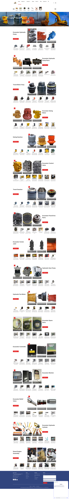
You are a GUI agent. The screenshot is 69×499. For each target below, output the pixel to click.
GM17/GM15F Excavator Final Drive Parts (34, 233)
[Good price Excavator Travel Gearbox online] (31, 192)
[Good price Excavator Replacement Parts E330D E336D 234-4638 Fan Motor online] (31, 297)
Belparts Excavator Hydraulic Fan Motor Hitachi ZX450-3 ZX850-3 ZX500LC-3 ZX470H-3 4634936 (42, 303)
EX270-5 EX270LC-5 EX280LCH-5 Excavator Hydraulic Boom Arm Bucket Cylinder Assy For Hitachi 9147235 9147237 (36, 434)
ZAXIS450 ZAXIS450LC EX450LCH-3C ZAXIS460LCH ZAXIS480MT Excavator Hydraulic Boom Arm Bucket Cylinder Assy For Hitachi (26, 434)
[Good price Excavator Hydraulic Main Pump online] (41, 35)
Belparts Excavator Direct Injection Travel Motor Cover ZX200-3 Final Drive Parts (17, 225)
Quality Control (27, 476)
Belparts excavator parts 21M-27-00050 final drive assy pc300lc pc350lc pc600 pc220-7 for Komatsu (28, 102)
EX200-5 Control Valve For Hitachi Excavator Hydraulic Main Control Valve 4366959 (27, 172)
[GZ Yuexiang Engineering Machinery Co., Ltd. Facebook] (13, 479)
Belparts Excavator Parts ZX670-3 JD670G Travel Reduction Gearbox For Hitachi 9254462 (51, 199)
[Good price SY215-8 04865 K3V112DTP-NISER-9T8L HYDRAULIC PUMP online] (34, 45)
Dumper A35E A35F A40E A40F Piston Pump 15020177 (22, 311)
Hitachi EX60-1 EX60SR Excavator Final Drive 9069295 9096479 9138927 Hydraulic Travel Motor (22, 102)
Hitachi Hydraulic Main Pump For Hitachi (32, 41)
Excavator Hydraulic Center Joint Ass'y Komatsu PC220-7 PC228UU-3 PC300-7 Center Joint (47, 259)
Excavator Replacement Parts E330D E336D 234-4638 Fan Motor (31, 303)
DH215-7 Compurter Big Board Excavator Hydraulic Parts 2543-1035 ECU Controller (42, 356)
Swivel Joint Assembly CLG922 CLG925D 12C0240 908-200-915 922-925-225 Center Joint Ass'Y (34, 259)
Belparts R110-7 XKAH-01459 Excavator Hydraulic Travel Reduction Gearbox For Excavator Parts (53, 207)
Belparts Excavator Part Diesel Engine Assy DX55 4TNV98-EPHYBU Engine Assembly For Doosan (31, 461)
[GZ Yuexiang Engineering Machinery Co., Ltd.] (15, 2)
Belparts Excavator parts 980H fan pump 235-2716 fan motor (34, 311)
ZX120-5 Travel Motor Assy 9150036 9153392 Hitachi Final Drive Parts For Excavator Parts (47, 102)
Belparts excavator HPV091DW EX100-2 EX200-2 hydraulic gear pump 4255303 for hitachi (16, 285)
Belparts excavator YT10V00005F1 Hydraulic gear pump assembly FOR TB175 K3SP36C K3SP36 (22, 285)
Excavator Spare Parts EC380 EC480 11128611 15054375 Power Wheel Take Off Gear (22, 76)
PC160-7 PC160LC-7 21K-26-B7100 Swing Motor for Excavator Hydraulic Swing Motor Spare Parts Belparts (47, 128)
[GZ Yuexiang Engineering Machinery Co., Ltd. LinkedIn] (15, 479)
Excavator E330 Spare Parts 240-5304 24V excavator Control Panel (22, 364)
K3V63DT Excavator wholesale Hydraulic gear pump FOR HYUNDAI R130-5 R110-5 (34, 285)
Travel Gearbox (17, 189)
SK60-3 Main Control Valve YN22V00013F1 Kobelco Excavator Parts (51, 408)
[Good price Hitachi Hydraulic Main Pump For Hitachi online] (31, 35)
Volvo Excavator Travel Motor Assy (41, 93)
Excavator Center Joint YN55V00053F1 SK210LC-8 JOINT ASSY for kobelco (41, 251)
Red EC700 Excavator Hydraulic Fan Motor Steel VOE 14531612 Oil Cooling (51, 303)
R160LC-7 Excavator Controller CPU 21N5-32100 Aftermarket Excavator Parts (31, 356)
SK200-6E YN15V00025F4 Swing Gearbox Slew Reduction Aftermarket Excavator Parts (28, 154)
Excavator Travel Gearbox (31, 198)
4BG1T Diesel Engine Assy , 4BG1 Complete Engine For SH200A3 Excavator (51, 461)
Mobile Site (34, 486)
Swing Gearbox (18, 137)
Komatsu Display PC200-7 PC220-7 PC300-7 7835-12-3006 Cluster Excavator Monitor (47, 390)
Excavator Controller (19, 346)
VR (48, 1)
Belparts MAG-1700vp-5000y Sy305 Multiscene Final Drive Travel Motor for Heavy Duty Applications (34, 102)
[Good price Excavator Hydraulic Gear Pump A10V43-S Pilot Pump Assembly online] (37, 271)
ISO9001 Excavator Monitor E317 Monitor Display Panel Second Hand (36, 382)
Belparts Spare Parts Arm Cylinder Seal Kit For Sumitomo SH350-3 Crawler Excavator (36, 330)
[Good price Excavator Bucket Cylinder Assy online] (17, 428)
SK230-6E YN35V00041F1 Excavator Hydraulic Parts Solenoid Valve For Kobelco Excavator (26, 68)
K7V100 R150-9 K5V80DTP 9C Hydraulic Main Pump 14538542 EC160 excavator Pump (28, 50)
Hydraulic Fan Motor (19, 294)
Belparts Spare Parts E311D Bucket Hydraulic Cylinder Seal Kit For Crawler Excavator (22, 338)
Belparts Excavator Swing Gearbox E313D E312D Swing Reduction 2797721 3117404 (41, 146)
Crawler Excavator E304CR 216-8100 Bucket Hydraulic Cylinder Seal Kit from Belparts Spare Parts (28, 338)
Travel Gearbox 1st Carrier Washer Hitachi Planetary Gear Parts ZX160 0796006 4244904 (47, 338)
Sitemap (30, 486)
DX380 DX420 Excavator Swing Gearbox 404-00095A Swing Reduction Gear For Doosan (32, 146)
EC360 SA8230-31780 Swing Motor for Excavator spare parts (22, 128)
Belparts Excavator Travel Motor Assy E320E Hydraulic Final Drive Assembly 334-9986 (27, 225)
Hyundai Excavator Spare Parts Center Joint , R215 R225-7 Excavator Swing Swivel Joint (16, 76)
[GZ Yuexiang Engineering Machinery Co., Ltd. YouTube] (17, 479)
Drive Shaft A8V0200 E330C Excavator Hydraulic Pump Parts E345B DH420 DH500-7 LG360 (34, 76)
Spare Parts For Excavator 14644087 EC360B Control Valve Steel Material (37, 172)
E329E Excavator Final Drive (31, 93)
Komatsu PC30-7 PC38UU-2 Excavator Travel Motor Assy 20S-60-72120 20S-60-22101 (16, 102)
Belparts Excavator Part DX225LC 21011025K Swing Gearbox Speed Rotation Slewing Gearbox (51, 146)
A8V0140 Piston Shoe (46, 74)
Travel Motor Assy (18, 84)
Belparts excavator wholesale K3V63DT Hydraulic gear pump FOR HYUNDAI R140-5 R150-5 (40, 285)
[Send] (67, 498)
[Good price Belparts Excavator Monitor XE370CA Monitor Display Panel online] (16, 386)
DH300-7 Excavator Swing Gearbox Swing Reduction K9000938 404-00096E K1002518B (34, 154)
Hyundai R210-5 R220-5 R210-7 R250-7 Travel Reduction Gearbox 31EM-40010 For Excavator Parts (42, 199)
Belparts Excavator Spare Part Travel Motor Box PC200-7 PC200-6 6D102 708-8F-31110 (37, 225)
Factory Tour (27, 475)
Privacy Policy (37, 486)
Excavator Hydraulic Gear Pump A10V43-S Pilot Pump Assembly (37, 277)
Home (13, 27)
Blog (41, 1)
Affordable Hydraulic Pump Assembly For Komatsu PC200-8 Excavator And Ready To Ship (53, 50)
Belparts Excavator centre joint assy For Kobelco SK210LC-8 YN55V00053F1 (31, 251)
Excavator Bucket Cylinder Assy (17, 434)
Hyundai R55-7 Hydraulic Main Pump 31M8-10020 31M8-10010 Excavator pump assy (51, 41)
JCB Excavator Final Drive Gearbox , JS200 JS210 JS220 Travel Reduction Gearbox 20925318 (28, 207)
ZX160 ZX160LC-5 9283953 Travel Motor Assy (51, 93)
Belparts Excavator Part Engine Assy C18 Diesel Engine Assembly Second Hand (41, 461)
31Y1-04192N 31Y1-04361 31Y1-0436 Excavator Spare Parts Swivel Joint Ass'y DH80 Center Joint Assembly (16, 259)
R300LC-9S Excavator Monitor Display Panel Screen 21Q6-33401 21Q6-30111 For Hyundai (28, 390)
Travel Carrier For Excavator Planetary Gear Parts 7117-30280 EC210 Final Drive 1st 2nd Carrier (28, 233)
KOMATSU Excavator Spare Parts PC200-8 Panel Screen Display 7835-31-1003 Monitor (27, 382)
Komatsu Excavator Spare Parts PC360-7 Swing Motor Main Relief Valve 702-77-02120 (31, 408)
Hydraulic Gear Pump (49, 268)
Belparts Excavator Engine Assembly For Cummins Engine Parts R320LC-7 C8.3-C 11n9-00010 (34, 469)
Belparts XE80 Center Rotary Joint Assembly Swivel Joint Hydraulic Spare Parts (17, 68)
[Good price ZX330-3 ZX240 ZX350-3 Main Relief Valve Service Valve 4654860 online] (28, 412)
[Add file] (54, 498)
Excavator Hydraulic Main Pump (41, 41)
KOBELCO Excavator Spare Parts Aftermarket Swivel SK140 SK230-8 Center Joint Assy (37, 68)
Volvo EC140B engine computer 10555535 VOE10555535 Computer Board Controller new (15, 364)
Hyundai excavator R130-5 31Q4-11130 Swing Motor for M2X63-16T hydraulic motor (36, 120)
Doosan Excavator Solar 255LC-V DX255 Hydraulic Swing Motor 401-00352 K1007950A (27, 120)
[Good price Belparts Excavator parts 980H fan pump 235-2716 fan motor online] (34, 307)
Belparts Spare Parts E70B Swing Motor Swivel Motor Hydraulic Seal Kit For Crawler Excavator (17, 330)
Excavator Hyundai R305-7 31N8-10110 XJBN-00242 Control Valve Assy (17, 172)
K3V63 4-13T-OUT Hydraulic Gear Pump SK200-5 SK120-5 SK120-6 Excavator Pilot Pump (27, 277)
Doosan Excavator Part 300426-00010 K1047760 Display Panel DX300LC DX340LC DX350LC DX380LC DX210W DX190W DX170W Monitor (17, 382)
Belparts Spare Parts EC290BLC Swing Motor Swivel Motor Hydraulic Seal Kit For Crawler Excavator (27, 330)
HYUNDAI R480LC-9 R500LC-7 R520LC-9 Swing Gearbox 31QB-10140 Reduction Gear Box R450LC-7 (16, 154)
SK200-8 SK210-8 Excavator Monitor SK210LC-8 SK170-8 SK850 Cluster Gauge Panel (40, 390)
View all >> (15, 89)
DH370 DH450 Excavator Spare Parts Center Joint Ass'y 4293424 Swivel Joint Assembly (51, 251)
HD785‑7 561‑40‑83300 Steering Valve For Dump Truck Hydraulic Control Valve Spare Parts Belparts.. (16, 181)
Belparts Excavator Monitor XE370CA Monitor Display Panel (15, 390)
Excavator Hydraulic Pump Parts (37, 475)
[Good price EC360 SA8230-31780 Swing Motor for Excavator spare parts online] (22, 124)
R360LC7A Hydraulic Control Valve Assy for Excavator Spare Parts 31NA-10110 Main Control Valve (47, 181)
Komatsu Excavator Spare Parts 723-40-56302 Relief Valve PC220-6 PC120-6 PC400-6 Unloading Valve (41, 408)
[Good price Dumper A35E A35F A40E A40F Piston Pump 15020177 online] (22, 307)
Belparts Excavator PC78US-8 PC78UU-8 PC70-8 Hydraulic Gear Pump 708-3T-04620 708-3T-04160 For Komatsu (17, 277)
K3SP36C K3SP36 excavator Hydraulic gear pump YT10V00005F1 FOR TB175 (28, 285)
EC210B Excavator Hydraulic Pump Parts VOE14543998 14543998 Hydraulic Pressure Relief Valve (34, 416)
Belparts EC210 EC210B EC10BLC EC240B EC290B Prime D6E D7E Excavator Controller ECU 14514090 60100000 (51, 356)
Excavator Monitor (48, 373)
